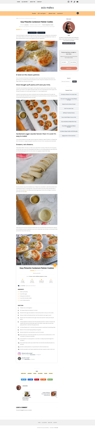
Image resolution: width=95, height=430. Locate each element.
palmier (45, 373)
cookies (34, 373)
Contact (39, 2)
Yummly (44, 379)
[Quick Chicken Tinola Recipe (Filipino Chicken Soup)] (27, 393)
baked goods (23, 373)
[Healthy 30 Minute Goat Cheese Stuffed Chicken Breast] (53, 393)
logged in (22, 410)
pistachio (51, 373)
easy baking (40, 373)
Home (18, 2)
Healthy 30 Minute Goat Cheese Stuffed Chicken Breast (45, 394)
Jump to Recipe (33, 32)
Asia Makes (47, 7)
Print (51, 379)
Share (31, 379)
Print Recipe (42, 32)
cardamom (30, 373)
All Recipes (25, 2)
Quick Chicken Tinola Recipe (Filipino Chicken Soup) (26, 398)
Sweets (52, 24)
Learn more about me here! (68, 43)
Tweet (24, 379)
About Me (32, 2)
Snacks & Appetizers (46, 24)
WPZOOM (56, 427)
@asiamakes (32, 354)
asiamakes (27, 24)
